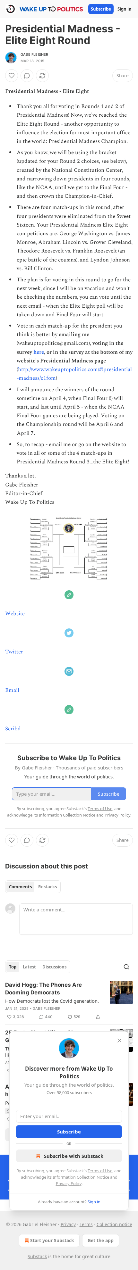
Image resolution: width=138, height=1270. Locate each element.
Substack (37, 1256)
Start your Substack (52, 1240)
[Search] (126, 966)
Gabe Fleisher (34, 54)
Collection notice (114, 1224)
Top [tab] (12, 967)
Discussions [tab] (54, 967)
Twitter (14, 652)
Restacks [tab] (47, 887)
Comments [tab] (20, 887)
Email (12, 690)
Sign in (124, 9)
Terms (86, 1224)
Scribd (13, 729)
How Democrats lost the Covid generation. (52, 1001)
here (38, 352)
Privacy (68, 1224)
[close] (119, 1040)
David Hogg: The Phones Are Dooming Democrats (43, 989)
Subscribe (101, 9)
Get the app (101, 1240)
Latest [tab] (29, 967)
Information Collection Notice (81, 1177)
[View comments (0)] (27, 75)
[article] (69, 1001)
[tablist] (33, 886)
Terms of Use (100, 1171)
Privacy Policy (69, 1183)
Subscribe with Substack (73, 1156)
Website (15, 614)
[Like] (11, 75)
